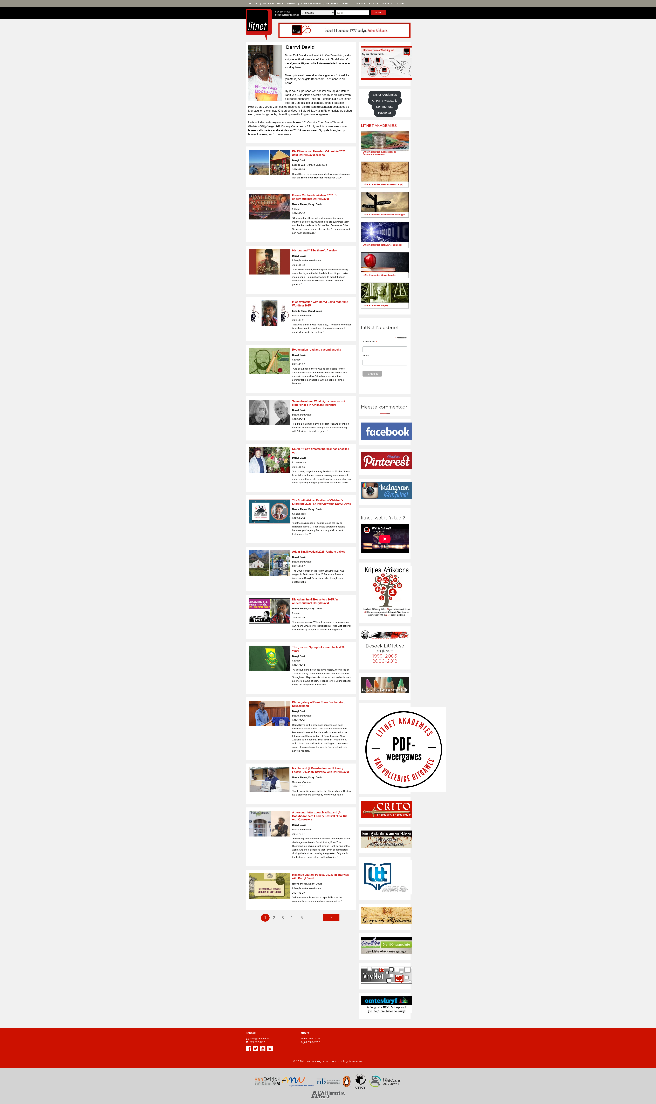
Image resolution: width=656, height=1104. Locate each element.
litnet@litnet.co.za (259, 1038)
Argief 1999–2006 (310, 1038)
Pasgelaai (387, 3)
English (373, 3)
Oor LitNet (253, 3)
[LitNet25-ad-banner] (344, 30)
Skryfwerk (331, 3)
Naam (366, 355)
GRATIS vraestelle (385, 100)
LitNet (400, 3)
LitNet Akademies (385, 94)
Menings (292, 3)
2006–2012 (384, 661)
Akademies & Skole (272, 3)
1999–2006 (384, 656)
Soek (378, 12)
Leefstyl (347, 3)
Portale (360, 3)
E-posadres (370, 341)
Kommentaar (385, 106)
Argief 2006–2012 (310, 1042)
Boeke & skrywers (310, 3)
